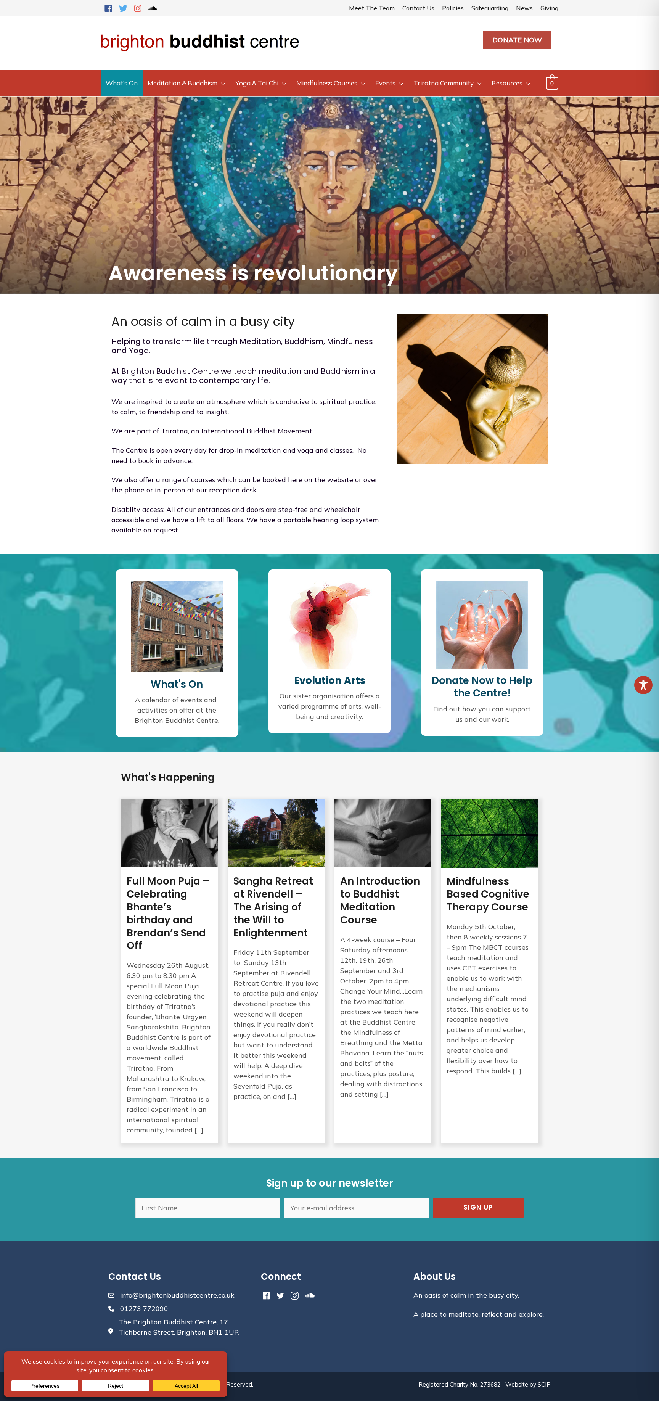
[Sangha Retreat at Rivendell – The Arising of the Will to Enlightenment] (276, 971)
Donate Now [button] (517, 39)
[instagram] (139, 8)
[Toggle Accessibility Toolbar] (643, 685)
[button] (478, 1208)
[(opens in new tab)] (329, 623)
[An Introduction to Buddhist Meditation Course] (383, 971)
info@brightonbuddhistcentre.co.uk (177, 1295)
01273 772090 (144, 1308)
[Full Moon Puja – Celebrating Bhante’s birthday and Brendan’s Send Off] (169, 971)
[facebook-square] (110, 8)
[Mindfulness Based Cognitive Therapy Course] (489, 971)
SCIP (544, 1384)
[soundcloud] (153, 8)
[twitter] (125, 8)
